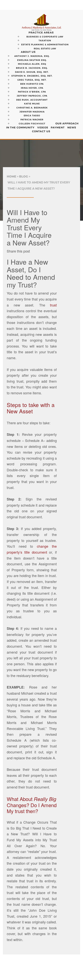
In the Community (20, 127)
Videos (42, 127)
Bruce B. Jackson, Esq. (32, 68)
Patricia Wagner (31, 119)
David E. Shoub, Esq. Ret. (32, 72)
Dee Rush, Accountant (32, 99)
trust (53, 304)
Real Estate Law (45, 48)
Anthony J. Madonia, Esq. (32, 56)
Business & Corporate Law (44, 36)
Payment (58, 127)
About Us (28, 51)
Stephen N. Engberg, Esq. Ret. (32, 75)
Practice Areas (41, 32)
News (71, 127)
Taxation (45, 40)
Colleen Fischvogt (32, 123)
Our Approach (67, 123)
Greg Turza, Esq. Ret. (32, 79)
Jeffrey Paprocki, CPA (32, 95)
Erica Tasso (32, 115)
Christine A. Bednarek (32, 107)
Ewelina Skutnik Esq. (32, 60)
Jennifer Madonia (32, 111)
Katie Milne (32, 103)
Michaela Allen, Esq (32, 64)
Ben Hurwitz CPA (32, 84)
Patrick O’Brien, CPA (32, 91)
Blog (23, 176)
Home (11, 176)
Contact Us (41, 131)
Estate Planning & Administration (45, 44)
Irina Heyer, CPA (32, 88)
